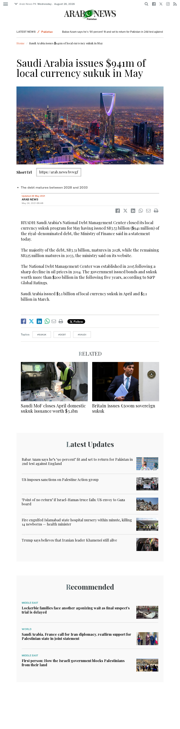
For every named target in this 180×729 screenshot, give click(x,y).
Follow (78, 321)
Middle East (30, 602)
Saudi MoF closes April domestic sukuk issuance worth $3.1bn (53, 408)
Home (20, 43)
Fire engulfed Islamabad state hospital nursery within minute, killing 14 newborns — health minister (77, 522)
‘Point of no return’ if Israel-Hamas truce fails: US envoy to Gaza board (73, 501)
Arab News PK (27, 3)
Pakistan (47, 31)
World (26, 629)
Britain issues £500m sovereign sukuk (123, 408)
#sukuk (41, 334)
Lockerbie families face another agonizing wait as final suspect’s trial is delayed (76, 610)
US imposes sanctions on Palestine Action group (60, 479)
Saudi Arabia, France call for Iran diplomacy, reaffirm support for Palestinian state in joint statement (76, 636)
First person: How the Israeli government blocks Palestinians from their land (73, 662)
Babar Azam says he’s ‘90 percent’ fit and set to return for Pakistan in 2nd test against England (118, 31)
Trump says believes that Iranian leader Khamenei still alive (69, 540)
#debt (62, 334)
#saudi (82, 334)
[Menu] (5, 4)
